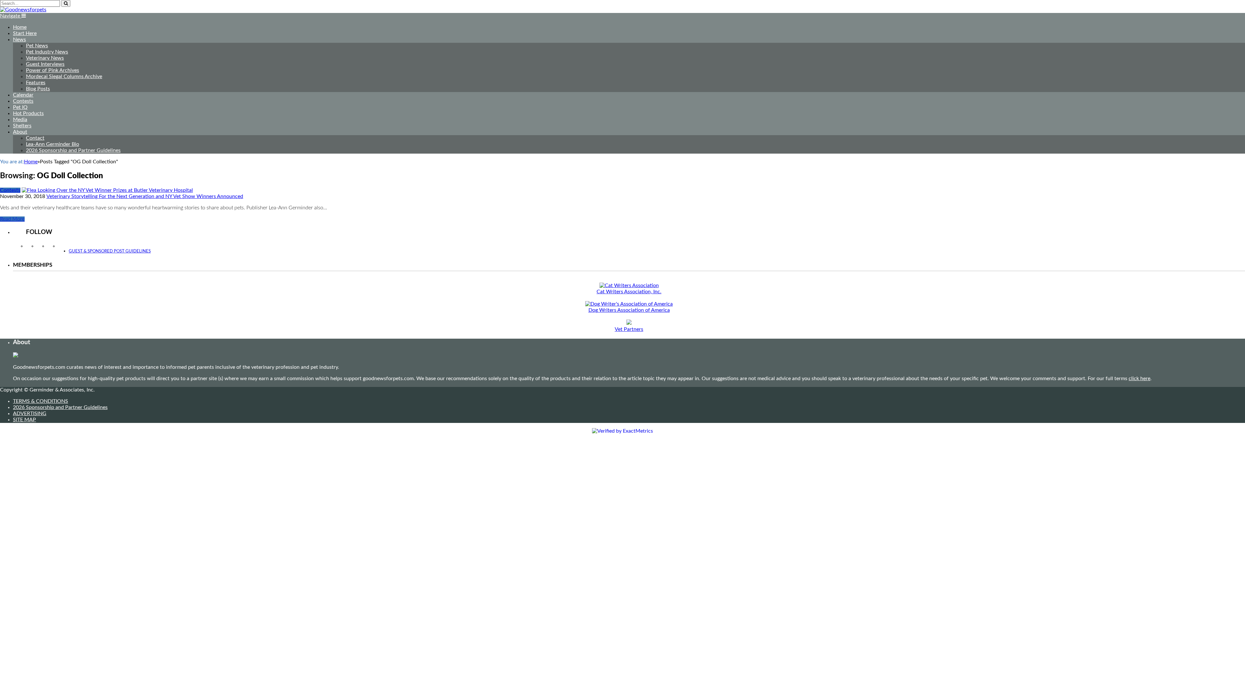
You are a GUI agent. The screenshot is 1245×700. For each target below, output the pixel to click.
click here (1139, 378)
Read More (12, 219)
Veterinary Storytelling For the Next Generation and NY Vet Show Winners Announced (144, 196)
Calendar (23, 95)
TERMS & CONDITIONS (40, 401)
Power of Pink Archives (52, 70)
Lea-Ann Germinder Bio (52, 144)
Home (20, 27)
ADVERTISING (29, 413)
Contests (23, 101)
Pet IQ (20, 107)
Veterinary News (45, 58)
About (20, 131)
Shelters (22, 125)
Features (35, 82)
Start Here (25, 33)
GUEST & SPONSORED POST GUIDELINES (110, 251)
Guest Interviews (45, 64)
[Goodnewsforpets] (23, 9)
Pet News (37, 45)
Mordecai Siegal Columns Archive (64, 76)
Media (20, 119)
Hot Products (28, 113)
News (19, 39)
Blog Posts (38, 88)
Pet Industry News (47, 51)
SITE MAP (24, 419)
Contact (35, 138)
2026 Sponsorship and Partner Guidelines (73, 150)
